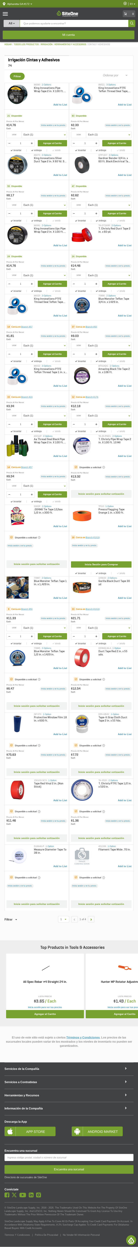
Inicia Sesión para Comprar (101, 564)
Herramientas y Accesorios (70, 44)
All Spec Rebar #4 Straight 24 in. (45, 982)
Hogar (8, 44)
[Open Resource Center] (131, 1240)
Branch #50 (91, 327)
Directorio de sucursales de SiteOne (25, 1177)
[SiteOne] (67, 16)
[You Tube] (23, 1196)
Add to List (60, 104)
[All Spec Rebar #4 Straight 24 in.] (45, 968)
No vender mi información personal (81, 1235)
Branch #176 (92, 397)
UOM (14, 135)
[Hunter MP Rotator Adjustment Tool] (125, 968)
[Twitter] (15, 1196)
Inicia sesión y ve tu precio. (53, 125)
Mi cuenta (68, 34)
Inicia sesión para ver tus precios (45, 1007)
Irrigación (46, 44)
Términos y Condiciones (83, 1037)
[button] (18, 4)
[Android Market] (103, 1133)
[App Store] (35, 1133)
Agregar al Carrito (52, 143)
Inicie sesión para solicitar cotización (101, 493)
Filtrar (17, 76)
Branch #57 (27, 327)
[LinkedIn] (32, 1196)
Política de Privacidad (46, 1235)
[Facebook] (7, 1196)
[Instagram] (39, 1196)
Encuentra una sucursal (20, 1150)
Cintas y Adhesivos (99, 44)
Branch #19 (27, 397)
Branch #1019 (93, 537)
